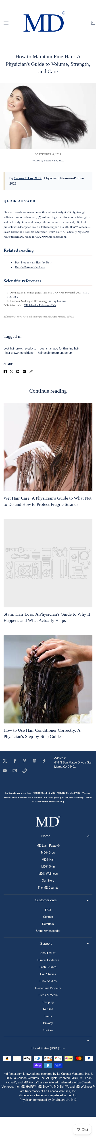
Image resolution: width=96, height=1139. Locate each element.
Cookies (48, 1030)
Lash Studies (48, 967)
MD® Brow (48, 852)
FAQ (48, 910)
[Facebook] (15, 761)
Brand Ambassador (48, 930)
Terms (48, 1016)
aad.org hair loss (57, 301)
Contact (48, 916)
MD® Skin (48, 866)
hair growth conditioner (19, 352)
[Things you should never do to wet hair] (48, 447)
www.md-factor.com (54, 237)
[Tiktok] (44, 761)
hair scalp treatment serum (55, 352)
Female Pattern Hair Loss (30, 267)
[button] (31, 371)
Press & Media (48, 995)
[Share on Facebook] (5, 371)
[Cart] (93, 22)
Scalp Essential (13, 232)
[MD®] (43, 23)
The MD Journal (48, 887)
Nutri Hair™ (56, 232)
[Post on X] (11, 372)
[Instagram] (34, 761)
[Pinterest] (24, 761)
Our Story (48, 880)
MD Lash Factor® (48, 845)
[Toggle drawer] (6, 23)
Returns (48, 1009)
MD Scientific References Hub (40, 305)
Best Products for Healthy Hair (33, 262)
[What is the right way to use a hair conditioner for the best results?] (48, 679)
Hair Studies (48, 974)
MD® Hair (48, 859)
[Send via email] (24, 371)
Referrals (48, 924)
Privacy (48, 1023)
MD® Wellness (48, 873)
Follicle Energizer (35, 232)
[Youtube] (5, 770)
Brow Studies (48, 981)
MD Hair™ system (76, 227)
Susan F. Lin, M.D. (28, 178)
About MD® (48, 953)
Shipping (48, 1002)
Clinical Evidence (48, 960)
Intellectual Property (48, 988)
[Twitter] (5, 761)
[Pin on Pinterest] (17, 371)
